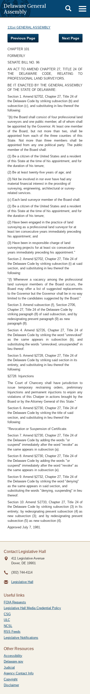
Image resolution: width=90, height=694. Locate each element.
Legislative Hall (22, 582)
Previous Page (23, 38)
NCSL (8, 626)
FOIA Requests (15, 602)
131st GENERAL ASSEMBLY (29, 27)
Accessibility (13, 656)
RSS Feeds (12, 632)
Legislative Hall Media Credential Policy (32, 608)
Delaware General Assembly (25, 8)
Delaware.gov (13, 661)
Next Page (70, 38)
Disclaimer (11, 685)
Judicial (9, 667)
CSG (7, 614)
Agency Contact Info (19, 673)
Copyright (11, 679)
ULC (7, 620)
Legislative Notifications (21, 638)
